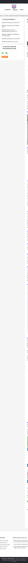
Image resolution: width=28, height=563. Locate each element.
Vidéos (21, 9)
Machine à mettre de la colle (9, 22)
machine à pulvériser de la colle (10, 38)
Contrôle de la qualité (5, 544)
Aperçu (1, 15)
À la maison (7, 9)
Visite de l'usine (3, 542)
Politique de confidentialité (8, 558)
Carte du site (3, 548)
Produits (15, 9)
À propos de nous (4, 540)
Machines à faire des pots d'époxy (10, 25)
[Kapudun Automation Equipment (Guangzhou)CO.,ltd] (14, 6)
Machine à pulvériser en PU (8, 41)
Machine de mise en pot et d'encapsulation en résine (8, 30)
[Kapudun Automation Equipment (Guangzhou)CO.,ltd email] (3, 53)
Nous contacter (3, 546)
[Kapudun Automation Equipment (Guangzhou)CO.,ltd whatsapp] (7, 53)
